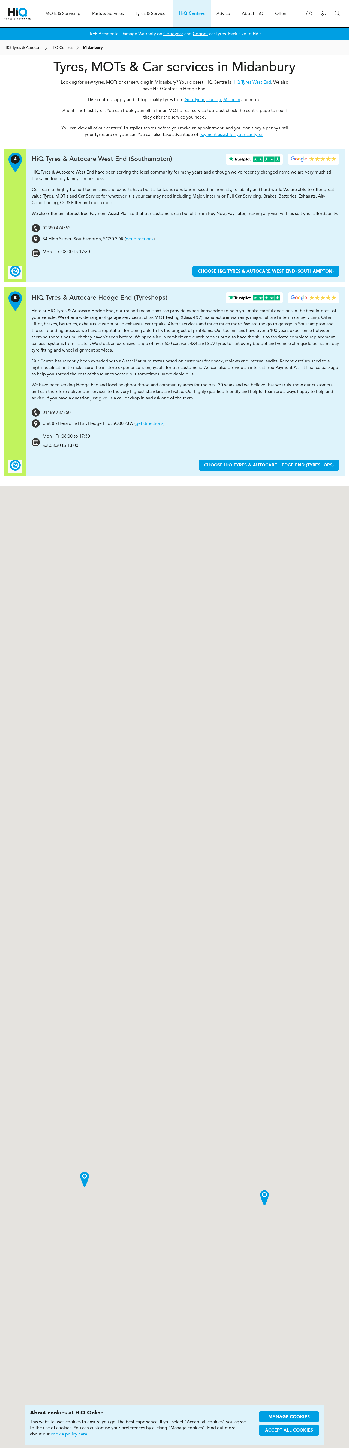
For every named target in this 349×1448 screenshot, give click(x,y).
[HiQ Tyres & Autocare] (17, 13)
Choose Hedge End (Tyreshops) (269, 465)
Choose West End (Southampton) (266, 271)
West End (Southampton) (102, 159)
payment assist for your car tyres (231, 134)
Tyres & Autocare (23, 47)
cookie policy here (69, 1434)
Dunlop (213, 99)
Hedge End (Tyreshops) (99, 298)
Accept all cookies (289, 1430)
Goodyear (173, 33)
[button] (84, 1179)
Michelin (231, 99)
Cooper (200, 33)
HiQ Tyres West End (251, 82)
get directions (140, 238)
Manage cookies (289, 1417)
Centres (62, 47)
